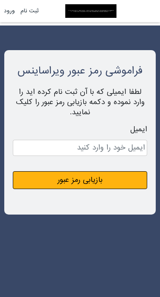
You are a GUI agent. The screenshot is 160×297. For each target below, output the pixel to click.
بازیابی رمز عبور (80, 180)
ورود (9, 11)
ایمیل (138, 129)
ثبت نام (29, 11)
